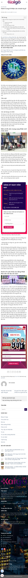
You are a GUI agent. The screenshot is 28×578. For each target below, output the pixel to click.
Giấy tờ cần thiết (8, 22)
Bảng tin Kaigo (4, 417)
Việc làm (3, 442)
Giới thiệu (5, 544)
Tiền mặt (7, 24)
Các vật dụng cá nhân (9, 25)
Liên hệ (4, 546)
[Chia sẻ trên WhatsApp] (8, 372)
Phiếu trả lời (4, 427)
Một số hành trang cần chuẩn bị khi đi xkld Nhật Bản (13, 20)
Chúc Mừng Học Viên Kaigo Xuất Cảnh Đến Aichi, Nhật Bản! (15, 454)
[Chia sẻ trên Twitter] (13, 372)
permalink (3, 377)
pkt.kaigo (15, 12)
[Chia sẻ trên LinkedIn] (20, 372)
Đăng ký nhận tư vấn (10, 34)
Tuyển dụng (4, 439)
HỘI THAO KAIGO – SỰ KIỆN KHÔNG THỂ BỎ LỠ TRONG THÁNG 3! (15, 467)
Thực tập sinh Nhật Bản (7, 429)
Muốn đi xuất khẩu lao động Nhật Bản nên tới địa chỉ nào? (14, 31)
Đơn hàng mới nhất (6, 556)
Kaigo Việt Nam (4, 286)
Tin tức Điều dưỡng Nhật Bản (8, 434)
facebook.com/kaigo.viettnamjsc (9, 541)
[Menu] (2, 2)
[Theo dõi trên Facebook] (2, 549)
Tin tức (2, 432)
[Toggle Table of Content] (24, 17)
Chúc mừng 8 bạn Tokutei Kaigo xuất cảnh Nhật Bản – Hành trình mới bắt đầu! (15, 463)
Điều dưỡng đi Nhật (6, 424)
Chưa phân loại (4, 419)
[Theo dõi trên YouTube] (4, 549)
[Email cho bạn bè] (15, 372)
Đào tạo (3, 422)
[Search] (26, 2)
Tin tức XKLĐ (3, 6)
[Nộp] (25, 409)
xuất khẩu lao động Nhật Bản (9, 37)
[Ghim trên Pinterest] (17, 372)
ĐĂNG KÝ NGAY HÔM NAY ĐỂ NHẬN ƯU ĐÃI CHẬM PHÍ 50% (16, 29)
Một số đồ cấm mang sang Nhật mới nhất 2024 (13, 27)
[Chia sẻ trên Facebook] (10, 372)
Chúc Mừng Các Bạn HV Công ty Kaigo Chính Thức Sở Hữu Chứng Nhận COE (15, 459)
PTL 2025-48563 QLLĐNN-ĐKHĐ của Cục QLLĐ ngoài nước (14, 450)
